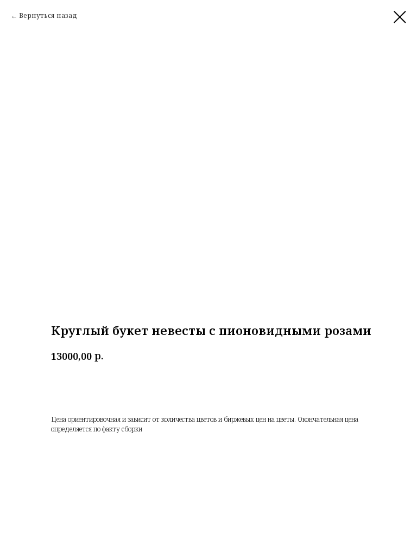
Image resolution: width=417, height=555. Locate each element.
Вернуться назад (48, 15)
